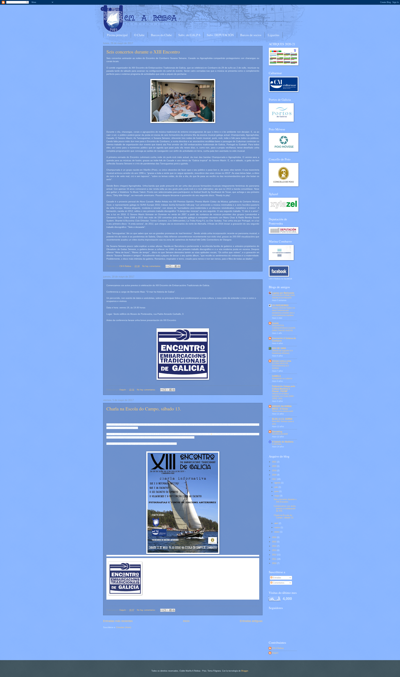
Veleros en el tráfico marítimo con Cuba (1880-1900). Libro (283, 396)
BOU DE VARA (279, 348)
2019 (274, 470)
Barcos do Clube (161, 35)
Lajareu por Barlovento (283, 293)
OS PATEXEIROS (280, 305)
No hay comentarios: (152, 266)
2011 (274, 559)
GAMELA (276, 376)
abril (276, 523)
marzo (277, 527)
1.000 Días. (277, 444)
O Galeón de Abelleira (282, 442)
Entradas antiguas (251, 621)
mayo (277, 496)
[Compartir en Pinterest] (178, 266)
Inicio (186, 621)
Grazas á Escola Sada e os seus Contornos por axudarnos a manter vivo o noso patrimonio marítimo (283, 311)
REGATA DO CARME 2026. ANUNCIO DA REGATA (283, 296)
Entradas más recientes (118, 621)
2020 (274, 466)
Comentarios (278, 583)
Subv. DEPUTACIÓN (220, 35)
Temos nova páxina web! (282, 411)
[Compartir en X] (173, 266)
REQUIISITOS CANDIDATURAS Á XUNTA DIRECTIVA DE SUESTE (283, 328)
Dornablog (277, 431)
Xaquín (275, 653)
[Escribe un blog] (170, 266)
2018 (274, 475)
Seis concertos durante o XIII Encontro (143, 51)
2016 (274, 537)
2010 (274, 563)
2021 (274, 462)
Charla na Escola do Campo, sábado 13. (143, 408)
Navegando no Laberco (282, 378)
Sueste (275, 323)
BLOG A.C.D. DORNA (282, 419)
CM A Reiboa (278, 648)
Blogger (244, 671)
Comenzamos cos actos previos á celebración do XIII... (285, 508)
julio (276, 487)
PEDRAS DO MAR (280, 434)
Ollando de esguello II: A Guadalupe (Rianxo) (282, 352)
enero (277, 532)
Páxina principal (117, 35)
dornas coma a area (281, 361)
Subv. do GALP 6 (189, 35)
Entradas (276, 577)
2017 (274, 479)
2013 (274, 550)
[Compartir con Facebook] (176, 266)
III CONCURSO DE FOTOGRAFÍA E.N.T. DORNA (280, 365)
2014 (274, 546)
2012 (274, 554)
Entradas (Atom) (123, 627)
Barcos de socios (250, 35)
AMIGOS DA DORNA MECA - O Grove (282, 407)
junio (276, 491)
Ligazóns (273, 35)
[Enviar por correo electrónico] (167, 266)
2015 (274, 542)
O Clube (139, 35)
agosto (277, 483)
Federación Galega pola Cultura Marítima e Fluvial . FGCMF (283, 388)
